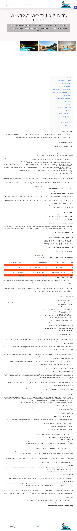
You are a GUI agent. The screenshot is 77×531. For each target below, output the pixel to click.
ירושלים (33, 4)
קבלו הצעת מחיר (12, 4)
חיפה (26, 4)
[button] (75, 7)
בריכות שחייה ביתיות (49, 4)
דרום (40, 4)
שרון (37, 4)
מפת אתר (39, 526)
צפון (29, 4)
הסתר (66, 77)
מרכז (43, 4)
